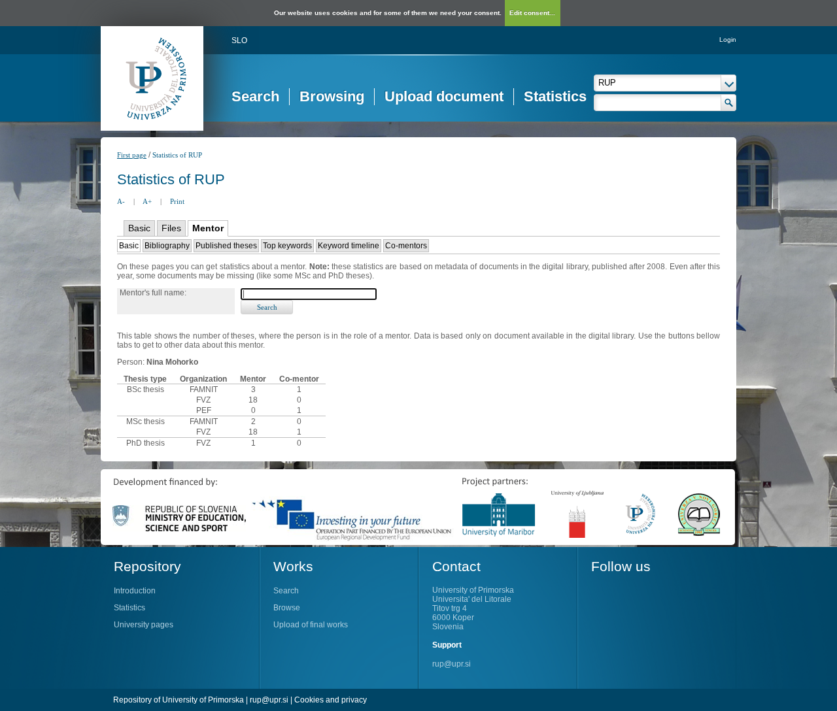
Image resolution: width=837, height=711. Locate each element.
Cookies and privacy (330, 699)
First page (131, 155)
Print (177, 201)
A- (121, 201)
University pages (143, 624)
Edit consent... (532, 12)
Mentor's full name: (153, 292)
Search (255, 96)
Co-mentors (406, 245)
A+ (147, 201)
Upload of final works (310, 624)
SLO (239, 40)
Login (727, 39)
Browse (286, 607)
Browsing (331, 96)
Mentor (208, 228)
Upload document (444, 96)
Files (171, 228)
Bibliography (167, 245)
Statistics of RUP (177, 155)
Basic (139, 228)
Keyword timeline (348, 245)
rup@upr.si (451, 664)
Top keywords (287, 245)
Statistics (555, 96)
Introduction (135, 590)
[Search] (728, 102)
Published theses (226, 245)
